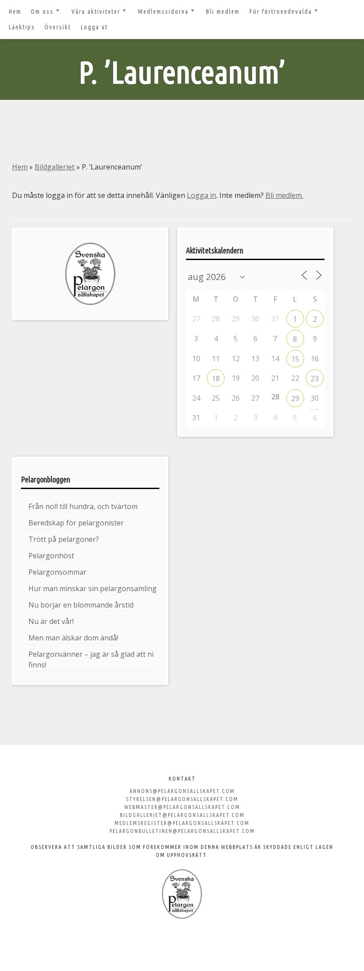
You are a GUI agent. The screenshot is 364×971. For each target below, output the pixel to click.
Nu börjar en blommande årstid (81, 605)
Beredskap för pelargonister (76, 523)
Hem (15, 11)
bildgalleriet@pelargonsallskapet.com (182, 815)
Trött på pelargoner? (63, 539)
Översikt (57, 27)
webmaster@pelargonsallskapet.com (182, 807)
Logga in (201, 195)
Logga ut (94, 27)
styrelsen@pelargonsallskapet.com (182, 799)
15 (295, 359)
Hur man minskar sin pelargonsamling (92, 588)
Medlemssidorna (163, 11)
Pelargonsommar (57, 572)
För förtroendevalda (280, 11)
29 (295, 398)
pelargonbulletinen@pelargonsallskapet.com (182, 831)
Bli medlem (223, 11)
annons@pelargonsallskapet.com (182, 791)
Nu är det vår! (51, 621)
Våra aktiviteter (95, 11)
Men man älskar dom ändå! (73, 638)
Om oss (42, 11)
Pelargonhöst (51, 555)
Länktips (22, 27)
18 (216, 378)
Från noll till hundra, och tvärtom (83, 506)
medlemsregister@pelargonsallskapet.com (182, 823)
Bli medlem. (284, 195)
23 (315, 378)
